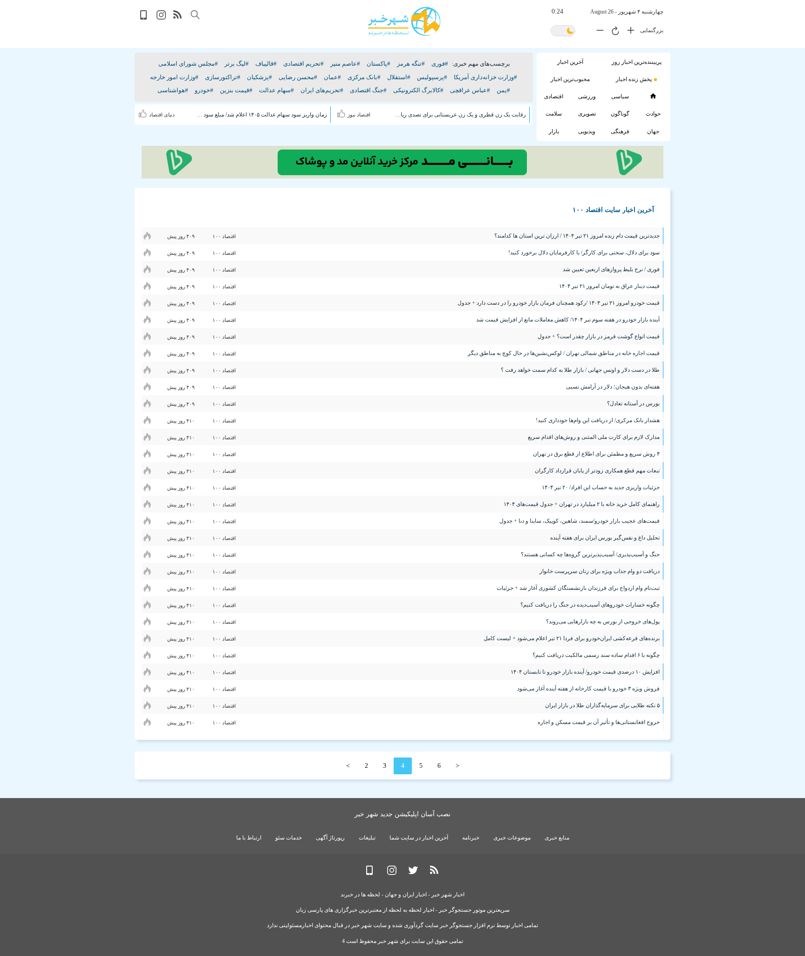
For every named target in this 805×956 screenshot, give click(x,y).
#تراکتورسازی (222, 77)
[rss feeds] (178, 17)
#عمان (332, 77)
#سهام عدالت (276, 90)
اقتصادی (553, 96)
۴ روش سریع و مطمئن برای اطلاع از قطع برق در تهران (596, 454)
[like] (342, 112)
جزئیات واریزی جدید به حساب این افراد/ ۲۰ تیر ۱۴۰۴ (601, 487)
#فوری (439, 63)
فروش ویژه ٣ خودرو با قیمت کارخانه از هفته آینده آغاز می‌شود (588, 688)
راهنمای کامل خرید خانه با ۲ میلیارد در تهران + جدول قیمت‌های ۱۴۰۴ (582, 504)
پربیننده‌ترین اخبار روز (637, 62)
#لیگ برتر (237, 63)
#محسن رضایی (298, 77)
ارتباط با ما (248, 837)
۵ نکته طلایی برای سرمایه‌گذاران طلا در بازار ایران (602, 705)
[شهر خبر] (404, 21)
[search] (195, 14)
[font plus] (628, 32)
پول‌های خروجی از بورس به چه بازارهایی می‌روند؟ (603, 621)
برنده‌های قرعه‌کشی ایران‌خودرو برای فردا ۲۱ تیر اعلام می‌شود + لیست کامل (572, 638)
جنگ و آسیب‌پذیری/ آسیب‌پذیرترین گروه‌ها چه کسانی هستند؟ (590, 554)
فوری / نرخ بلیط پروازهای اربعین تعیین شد (611, 269)
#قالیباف (266, 63)
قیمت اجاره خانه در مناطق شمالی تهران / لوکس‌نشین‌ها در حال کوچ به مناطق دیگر (564, 353)
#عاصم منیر (345, 63)
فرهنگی (620, 131)
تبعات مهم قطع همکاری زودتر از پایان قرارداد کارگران (597, 470)
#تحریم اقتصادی (303, 63)
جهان (653, 131)
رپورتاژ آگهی (330, 837)
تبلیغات (367, 837)
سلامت (554, 113)
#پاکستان (378, 63)
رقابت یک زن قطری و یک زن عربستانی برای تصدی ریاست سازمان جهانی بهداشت (460, 114)
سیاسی (620, 96)
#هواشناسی (172, 90)
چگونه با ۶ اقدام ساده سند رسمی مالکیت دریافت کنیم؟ (596, 655)
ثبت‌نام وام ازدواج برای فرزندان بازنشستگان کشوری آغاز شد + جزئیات (578, 588)
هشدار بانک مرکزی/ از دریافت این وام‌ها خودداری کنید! (598, 420)
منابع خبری (557, 837)
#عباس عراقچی (470, 90)
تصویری (587, 113)
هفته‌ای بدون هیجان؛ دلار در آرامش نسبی (613, 386)
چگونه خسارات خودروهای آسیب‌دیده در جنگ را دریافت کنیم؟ (590, 604)
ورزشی (587, 96)
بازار (554, 131)
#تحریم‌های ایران (321, 90)
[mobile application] (144, 17)
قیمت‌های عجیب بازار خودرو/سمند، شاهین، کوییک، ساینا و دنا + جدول (579, 521)
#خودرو (204, 90)
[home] (652, 96)
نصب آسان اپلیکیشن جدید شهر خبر (402, 814)
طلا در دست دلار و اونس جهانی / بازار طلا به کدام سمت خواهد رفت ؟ (580, 370)
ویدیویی (586, 131)
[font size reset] (613, 32)
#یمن (503, 90)
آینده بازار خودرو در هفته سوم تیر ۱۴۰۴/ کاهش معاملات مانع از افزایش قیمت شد (568, 319)
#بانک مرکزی (364, 77)
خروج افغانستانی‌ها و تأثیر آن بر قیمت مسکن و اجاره (599, 722)
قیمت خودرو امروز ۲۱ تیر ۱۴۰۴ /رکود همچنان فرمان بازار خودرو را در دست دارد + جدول (558, 303)
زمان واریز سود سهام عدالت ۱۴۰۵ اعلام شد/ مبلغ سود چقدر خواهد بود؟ (261, 114)
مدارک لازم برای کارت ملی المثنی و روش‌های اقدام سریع (594, 437)
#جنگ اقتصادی (368, 90)
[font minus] (598, 32)
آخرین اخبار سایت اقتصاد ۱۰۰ (613, 209)
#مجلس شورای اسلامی (188, 63)
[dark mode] (563, 31)
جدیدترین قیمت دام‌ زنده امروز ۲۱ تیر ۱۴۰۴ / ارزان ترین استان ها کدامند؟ (577, 235)
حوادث (653, 113)
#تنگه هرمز (411, 63)
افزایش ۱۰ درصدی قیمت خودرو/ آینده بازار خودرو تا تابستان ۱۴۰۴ (585, 672)
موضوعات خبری (512, 837)
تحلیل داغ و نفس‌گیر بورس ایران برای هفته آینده (605, 537)
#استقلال (398, 77)
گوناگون (620, 113)
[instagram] (161, 17)
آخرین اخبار (570, 62)
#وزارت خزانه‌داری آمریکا (485, 77)
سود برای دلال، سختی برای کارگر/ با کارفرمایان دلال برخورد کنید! (584, 252)
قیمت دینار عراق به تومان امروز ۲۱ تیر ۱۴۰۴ (609, 286)
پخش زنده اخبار (634, 79)
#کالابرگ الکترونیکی (418, 90)
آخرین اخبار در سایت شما (418, 837)
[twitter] (413, 872)
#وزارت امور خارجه (174, 77)
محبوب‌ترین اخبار (570, 79)
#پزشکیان (259, 77)
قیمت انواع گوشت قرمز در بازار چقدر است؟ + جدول (599, 336)
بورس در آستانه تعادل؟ (633, 403)
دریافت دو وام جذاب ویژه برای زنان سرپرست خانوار (599, 571)
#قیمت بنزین (236, 90)
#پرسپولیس (432, 77)
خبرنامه (470, 837)
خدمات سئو (288, 837)
